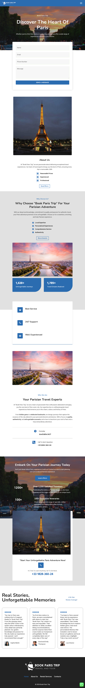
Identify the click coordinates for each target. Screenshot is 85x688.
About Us (34, 677)
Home (26, 677)
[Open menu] (81, 3)
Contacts (57, 677)
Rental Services (46, 677)
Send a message (42, 82)
